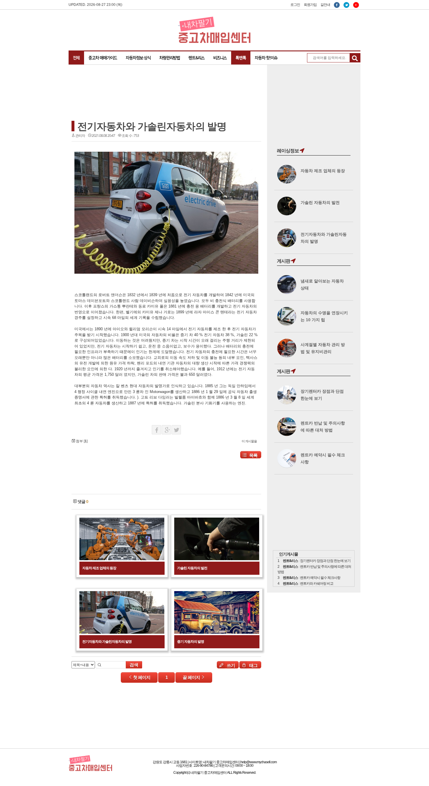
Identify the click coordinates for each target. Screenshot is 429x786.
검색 (134, 664)
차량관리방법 (169, 58)
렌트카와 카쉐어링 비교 (316, 583)
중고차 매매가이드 (102, 58)
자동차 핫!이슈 (266, 58)
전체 (76, 58)
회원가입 (310, 5)
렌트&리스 (197, 58)
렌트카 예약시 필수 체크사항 (320, 578)
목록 (253, 455)
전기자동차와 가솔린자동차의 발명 (151, 126)
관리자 (80, 135)
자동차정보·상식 (138, 58)
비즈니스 (220, 58)
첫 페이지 (141, 677)
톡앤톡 (241, 58)
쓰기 (230, 665)
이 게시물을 (249, 441)
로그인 (295, 5)
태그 (252, 665)
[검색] (355, 58)
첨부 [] (81, 441)
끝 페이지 (192, 677)
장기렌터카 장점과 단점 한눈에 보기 (325, 561)
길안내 (325, 5)
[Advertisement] (118, 94)
